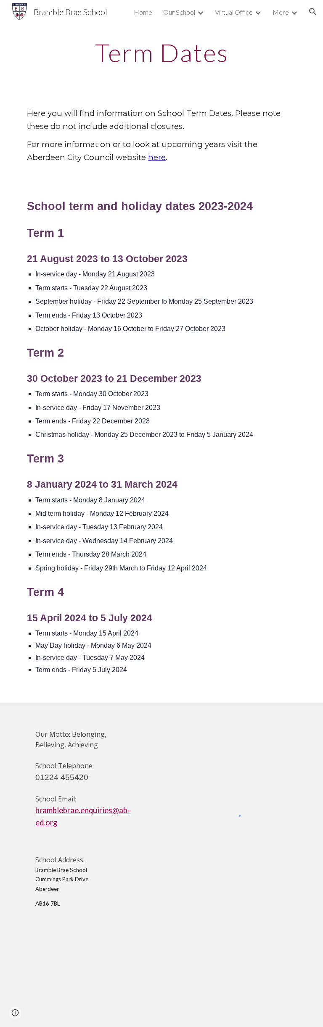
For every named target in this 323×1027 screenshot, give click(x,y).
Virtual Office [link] (234, 12)
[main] (161, 52)
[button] (313, 12)
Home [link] (143, 12)
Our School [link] (179, 12)
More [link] (281, 12)
